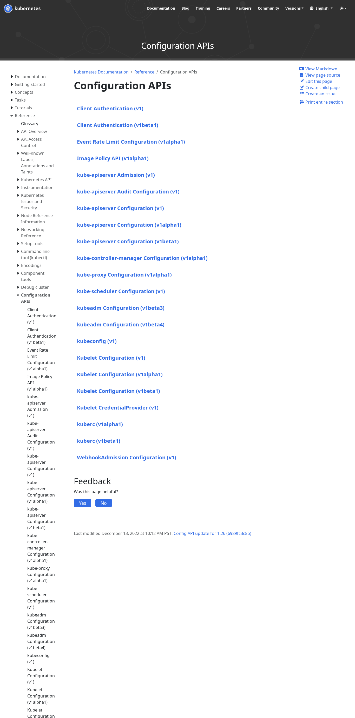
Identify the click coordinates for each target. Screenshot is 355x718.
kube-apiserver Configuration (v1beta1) (128, 241)
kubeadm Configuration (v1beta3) (121, 307)
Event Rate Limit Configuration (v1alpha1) (131, 141)
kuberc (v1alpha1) (100, 424)
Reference (144, 72)
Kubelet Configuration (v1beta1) (118, 390)
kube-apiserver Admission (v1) (116, 174)
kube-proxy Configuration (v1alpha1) (124, 274)
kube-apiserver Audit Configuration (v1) (128, 191)
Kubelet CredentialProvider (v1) (118, 407)
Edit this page (318, 81)
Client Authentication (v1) (110, 108)
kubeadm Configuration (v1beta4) (121, 324)
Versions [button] (293, 8)
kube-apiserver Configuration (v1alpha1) (129, 224)
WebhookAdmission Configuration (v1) (126, 457)
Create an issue (320, 94)
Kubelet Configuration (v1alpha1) (120, 374)
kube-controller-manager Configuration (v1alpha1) (142, 257)
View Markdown (320, 69)
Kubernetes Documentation (101, 72)
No (104, 503)
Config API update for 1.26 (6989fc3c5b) (212, 533)
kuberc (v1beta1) (98, 440)
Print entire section (323, 102)
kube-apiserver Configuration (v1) (120, 208)
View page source (322, 75)
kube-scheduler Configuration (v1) (121, 291)
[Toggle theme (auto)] (343, 8)
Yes (82, 503)
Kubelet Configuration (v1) (111, 357)
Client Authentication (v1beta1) (117, 125)
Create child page (322, 87)
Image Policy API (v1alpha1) (113, 158)
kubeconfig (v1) (97, 341)
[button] (321, 8)
